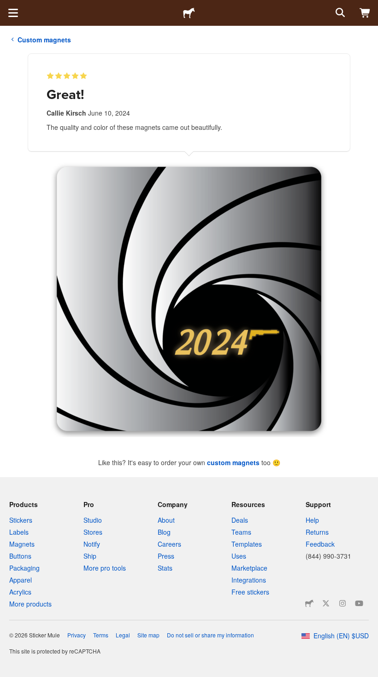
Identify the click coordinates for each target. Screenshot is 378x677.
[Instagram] (342, 603)
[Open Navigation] (13, 13)
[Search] (339, 13)
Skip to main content (7, 7)
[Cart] (365, 13)
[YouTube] (359, 603)
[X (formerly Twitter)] (326, 603)
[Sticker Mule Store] (309, 603)
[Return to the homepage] (189, 13)
